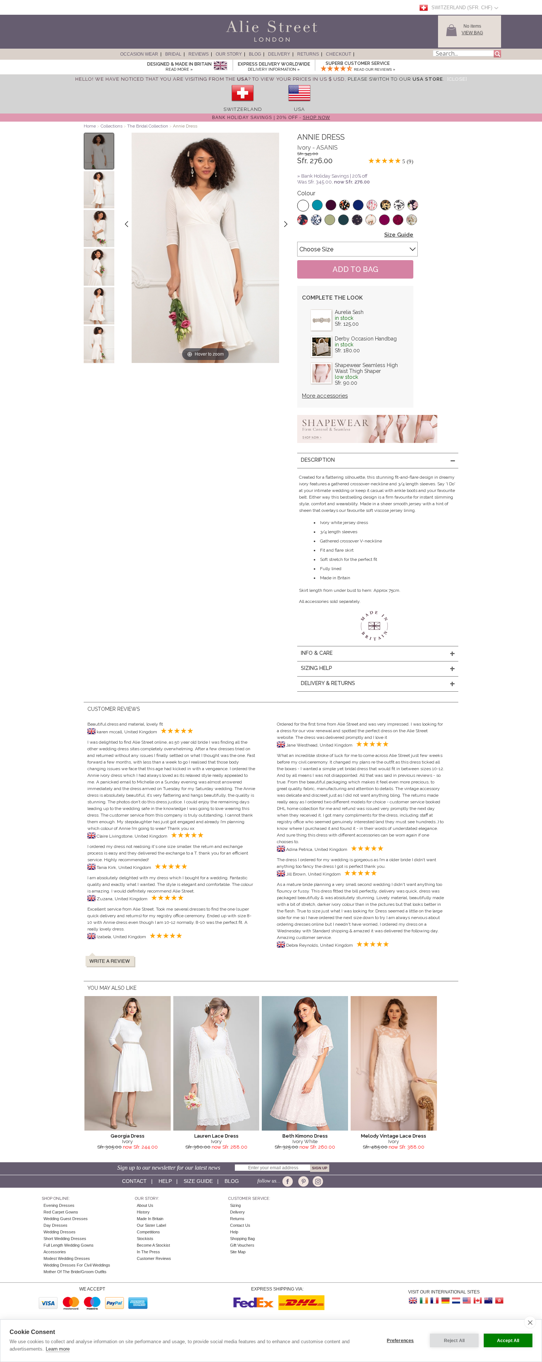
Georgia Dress (128, 1136)
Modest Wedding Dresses (67, 1258)
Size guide (198, 1181)
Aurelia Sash (349, 312)
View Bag (472, 32)
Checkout (338, 54)
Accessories (55, 1252)
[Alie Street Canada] (477, 1301)
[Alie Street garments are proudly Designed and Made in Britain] (220, 66)
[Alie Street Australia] (488, 1301)
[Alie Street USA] (467, 1301)
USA (299, 109)
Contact (134, 1181)
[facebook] (289, 1181)
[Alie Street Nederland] (456, 1301)
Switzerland (242, 109)
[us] (299, 103)
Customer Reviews (154, 1258)
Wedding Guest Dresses (66, 1218)
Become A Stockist (153, 1245)
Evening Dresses (59, 1205)
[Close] (457, 79)
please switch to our (395, 79)
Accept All (508, 1340)
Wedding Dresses (60, 1232)
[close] (530, 1322)
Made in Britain (150, 1218)
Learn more (58, 1349)
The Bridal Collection (147, 126)
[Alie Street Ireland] (424, 1301)
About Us (145, 1205)
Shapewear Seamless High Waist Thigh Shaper (366, 368)
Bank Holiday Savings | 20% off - (271, 117)
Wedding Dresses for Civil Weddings (77, 1265)
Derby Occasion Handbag (366, 339)
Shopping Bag (242, 1238)
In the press (148, 1252)
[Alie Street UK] (413, 1301)
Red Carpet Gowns (61, 1212)
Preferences (400, 1340)
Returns (308, 54)
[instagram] (317, 1181)
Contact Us (240, 1225)
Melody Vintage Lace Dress (393, 1136)
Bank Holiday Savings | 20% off (334, 176)
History (143, 1212)
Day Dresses (55, 1225)
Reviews (198, 54)
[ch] (242, 103)
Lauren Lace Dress (216, 1136)
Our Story (229, 54)
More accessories (325, 395)
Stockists (145, 1238)
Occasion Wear (139, 54)
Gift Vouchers (242, 1245)
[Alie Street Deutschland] (445, 1301)
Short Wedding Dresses (65, 1238)
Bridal (173, 54)
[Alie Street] (238, 42)
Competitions (148, 1232)
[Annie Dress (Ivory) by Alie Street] (99, 151)
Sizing (235, 1205)
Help (165, 1181)
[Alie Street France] (435, 1301)
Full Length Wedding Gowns (69, 1245)
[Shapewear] (367, 445)
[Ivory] (303, 205)
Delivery (279, 54)
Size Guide (398, 234)
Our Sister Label (151, 1225)
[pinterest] (303, 1181)
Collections (112, 126)
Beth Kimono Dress (305, 1136)
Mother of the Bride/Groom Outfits (75, 1272)
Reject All (454, 1340)
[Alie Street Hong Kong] (499, 1301)
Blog (255, 54)
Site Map (238, 1252)
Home (90, 126)
